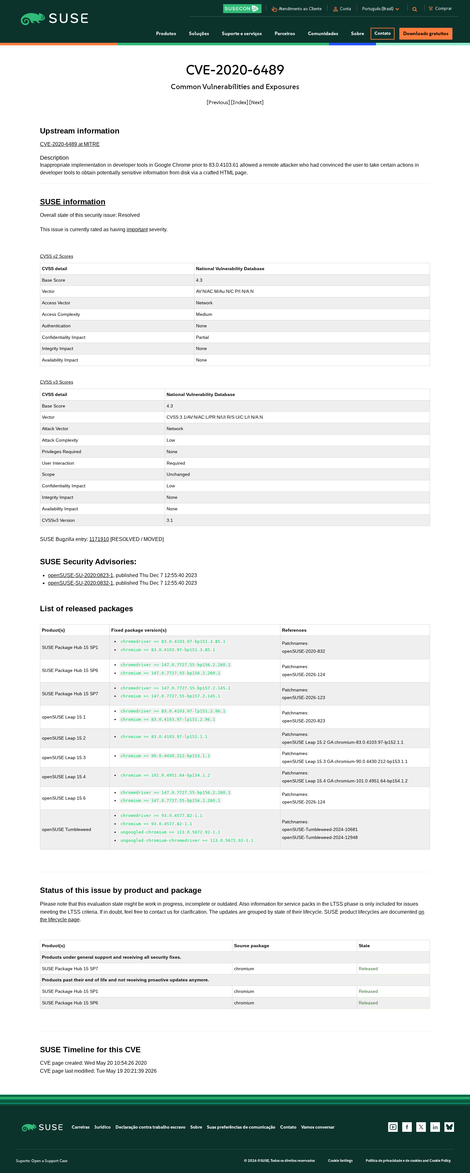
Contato (382, 33)
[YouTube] (393, 1127)
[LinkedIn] (435, 1127)
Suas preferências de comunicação (241, 1127)
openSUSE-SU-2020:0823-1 (80, 575)
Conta (345, 8)
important (137, 229)
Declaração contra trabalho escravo (150, 1127)
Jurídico (102, 1127)
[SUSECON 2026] (242, 8)
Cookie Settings (340, 1161)
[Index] (239, 102)
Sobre (196, 1127)
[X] (421, 1127)
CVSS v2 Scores (56, 256)
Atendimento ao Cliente (300, 8)
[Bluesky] (449, 1127)
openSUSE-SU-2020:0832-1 (80, 583)
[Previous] (218, 102)
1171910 (99, 539)
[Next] (256, 102)
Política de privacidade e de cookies (394, 1161)
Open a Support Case (49, 1161)
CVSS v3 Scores (56, 382)
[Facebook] (407, 1127)
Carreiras (81, 1127)
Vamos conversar (317, 1127)
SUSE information (73, 201)
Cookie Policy (440, 1161)
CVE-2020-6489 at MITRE (70, 144)
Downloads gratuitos (426, 33)
